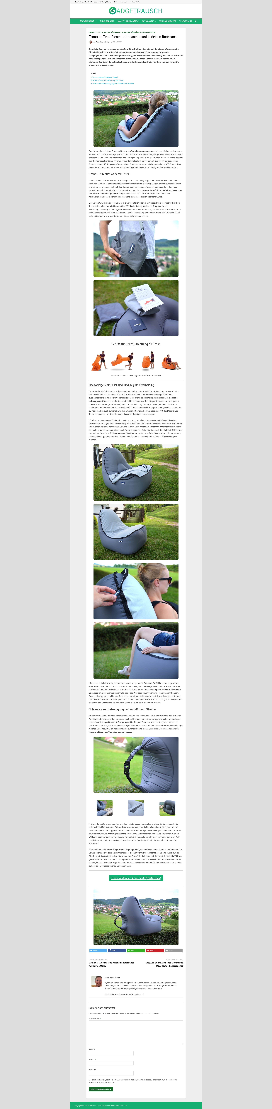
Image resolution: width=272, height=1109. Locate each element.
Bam (125, 1106)
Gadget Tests (94, 32)
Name (92, 1049)
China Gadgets (107, 21)
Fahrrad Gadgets (167, 21)
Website (92, 1069)
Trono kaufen (119, 878)
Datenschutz (135, 2)
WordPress (115, 1106)
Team (116, 2)
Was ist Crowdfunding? (83, 2)
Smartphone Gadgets (128, 21)
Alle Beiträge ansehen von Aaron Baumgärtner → (124, 994)
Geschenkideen (148, 32)
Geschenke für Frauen (111, 32)
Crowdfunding (87, 21)
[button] (98, 950)
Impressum (124, 2)
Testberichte (185, 21)
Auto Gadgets (149, 21)
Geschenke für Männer (131, 32)
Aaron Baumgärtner (102, 42)
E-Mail (92, 1059)
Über (95, 2)
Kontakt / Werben (106, 2)
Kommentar (95, 1018)
